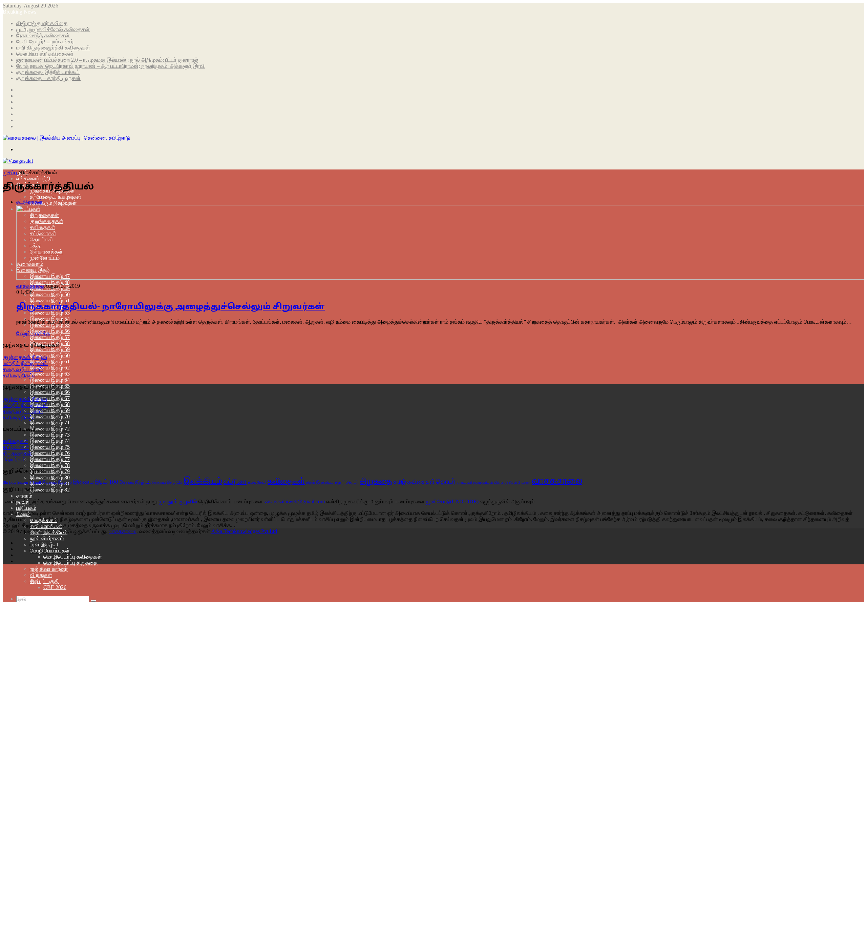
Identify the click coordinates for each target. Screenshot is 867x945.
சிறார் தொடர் (347, 482)
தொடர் (446, 481)
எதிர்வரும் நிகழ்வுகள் (53, 203)
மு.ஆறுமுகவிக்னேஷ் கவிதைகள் (53, 29)
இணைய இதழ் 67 (50, 398)
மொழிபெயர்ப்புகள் (50, 551)
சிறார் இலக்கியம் (320, 482)
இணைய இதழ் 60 (50, 355)
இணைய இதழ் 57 (50, 337)
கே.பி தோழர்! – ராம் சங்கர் (45, 41)
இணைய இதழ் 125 (167, 482)
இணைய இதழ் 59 (50, 349)
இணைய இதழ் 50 (50, 294)
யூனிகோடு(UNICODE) (452, 501)
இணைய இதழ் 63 (50, 374)
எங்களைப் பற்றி (33, 178)
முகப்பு (10, 172)
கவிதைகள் (15, 441)
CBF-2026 (54, 587)
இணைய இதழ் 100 (95, 482)
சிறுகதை (376, 480)
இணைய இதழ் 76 (50, 453)
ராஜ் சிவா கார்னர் (49, 569)
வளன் (526, 482)
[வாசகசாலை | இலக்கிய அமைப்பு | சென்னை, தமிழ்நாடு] (67, 138)
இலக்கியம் (203, 481)
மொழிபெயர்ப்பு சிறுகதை (70, 563)
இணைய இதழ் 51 (50, 300)
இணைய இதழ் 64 (50, 380)
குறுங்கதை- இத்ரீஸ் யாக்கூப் (48, 72)
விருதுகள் (41, 575)
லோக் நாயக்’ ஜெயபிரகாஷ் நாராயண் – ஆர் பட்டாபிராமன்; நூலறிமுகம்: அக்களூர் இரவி (110, 66)
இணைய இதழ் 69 (50, 410)
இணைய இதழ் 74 (50, 441)
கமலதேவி (257, 482)
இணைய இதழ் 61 (50, 361)
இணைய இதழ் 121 (135, 482)
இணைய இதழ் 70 (50, 416)
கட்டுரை (235, 481)
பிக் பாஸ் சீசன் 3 (507, 482)
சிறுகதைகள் (17, 453)
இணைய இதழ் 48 (50, 282)
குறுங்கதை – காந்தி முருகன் (48, 78)
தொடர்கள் (14, 459)
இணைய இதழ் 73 (50, 435)
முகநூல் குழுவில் (178, 501)
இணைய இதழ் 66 (50, 392)
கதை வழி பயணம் (23, 369)
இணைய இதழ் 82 (50, 489)
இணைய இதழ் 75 (50, 447)
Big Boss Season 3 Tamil (22, 482)
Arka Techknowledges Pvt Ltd (244, 531)
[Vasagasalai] (18, 161)
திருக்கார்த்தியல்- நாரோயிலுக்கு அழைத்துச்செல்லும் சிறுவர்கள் (170, 307)
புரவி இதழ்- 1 (44, 544)
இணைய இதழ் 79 (50, 471)
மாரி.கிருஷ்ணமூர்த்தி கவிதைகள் (53, 48)
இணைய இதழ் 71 (50, 422)
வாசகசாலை (30, 286)
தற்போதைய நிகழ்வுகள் (55, 197)
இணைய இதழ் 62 (50, 367)
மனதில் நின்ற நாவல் (25, 363)
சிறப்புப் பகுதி (44, 581)
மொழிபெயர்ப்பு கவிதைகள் (72, 557)
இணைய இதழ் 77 (50, 459)
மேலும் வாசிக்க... (216, 525)
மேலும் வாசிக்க (33, 333)
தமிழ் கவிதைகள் (414, 482)
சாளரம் (24, 496)
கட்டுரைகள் (16, 447)
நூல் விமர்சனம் (47, 538)
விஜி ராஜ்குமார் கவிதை (41, 23)
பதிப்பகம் (26, 508)
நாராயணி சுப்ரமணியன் (475, 482)
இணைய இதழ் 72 (50, 428)
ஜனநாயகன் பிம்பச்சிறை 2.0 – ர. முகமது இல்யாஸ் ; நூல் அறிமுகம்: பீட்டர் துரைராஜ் (107, 60)
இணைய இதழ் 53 (50, 313)
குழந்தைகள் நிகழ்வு (25, 357)
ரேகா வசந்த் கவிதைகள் (43, 35)
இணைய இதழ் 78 (50, 465)
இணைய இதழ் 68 (50, 404)
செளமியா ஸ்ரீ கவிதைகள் (44, 54)
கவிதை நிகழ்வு (20, 375)
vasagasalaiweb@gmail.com (294, 501)
